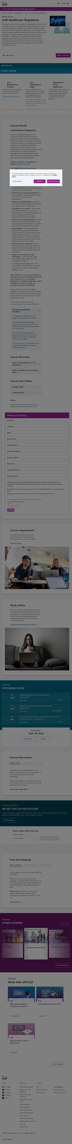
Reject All (39, 181)
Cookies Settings (17, 181)
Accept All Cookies (53, 181)
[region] (36, 177)
